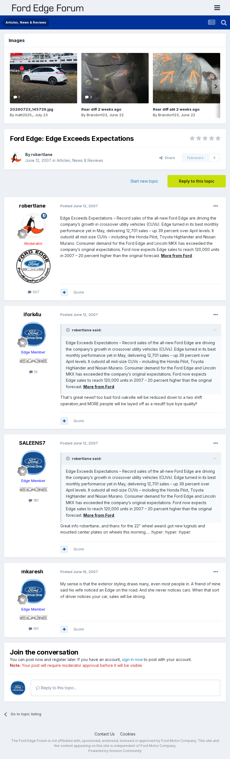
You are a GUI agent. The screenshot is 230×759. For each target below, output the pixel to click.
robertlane (41, 154)
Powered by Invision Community (115, 751)
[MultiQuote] (64, 292)
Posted (79, 206)
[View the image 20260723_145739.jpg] (43, 78)
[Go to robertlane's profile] (16, 158)
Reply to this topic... (58, 687)
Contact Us (105, 734)
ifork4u (32, 314)
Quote (78, 292)
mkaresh (32, 571)
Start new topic (144, 181)
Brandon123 (97, 115)
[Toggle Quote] (68, 330)
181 (35, 500)
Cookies (127, 734)
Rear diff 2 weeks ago (101, 109)
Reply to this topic (196, 181)
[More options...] (215, 206)
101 (35, 628)
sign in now (132, 659)
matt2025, (24, 115)
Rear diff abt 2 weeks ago (176, 109)
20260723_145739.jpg (31, 109)
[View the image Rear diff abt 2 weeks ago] (186, 78)
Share (168, 157)
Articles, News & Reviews (80, 160)
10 (35, 371)
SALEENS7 (32, 443)
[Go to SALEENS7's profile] (33, 462)
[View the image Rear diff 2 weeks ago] (115, 78)
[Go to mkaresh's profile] (33, 591)
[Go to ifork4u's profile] (33, 334)
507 (35, 292)
